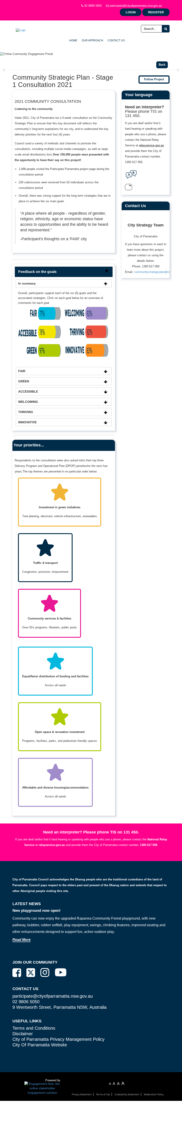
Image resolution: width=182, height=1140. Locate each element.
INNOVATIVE (27, 422)
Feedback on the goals (37, 272)
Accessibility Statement (127, 1094)
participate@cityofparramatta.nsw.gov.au (135, 5)
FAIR (21, 371)
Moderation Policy (154, 1094)
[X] (30, 973)
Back (162, 64)
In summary (27, 283)
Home (73, 40)
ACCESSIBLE (28, 391)
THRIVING (25, 412)
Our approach (92, 40)
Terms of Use (103, 1094)
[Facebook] (16, 973)
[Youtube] (61, 972)
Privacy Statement (81, 1094)
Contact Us (116, 40)
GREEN (23, 381)
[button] (5, 70)
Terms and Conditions (33, 1028)
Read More (21, 940)
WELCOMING (28, 402)
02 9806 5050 (92, 5)
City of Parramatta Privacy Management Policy (58, 1039)
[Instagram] (44, 972)
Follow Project (154, 79)
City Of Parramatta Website (39, 1044)
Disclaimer (22, 1033)
